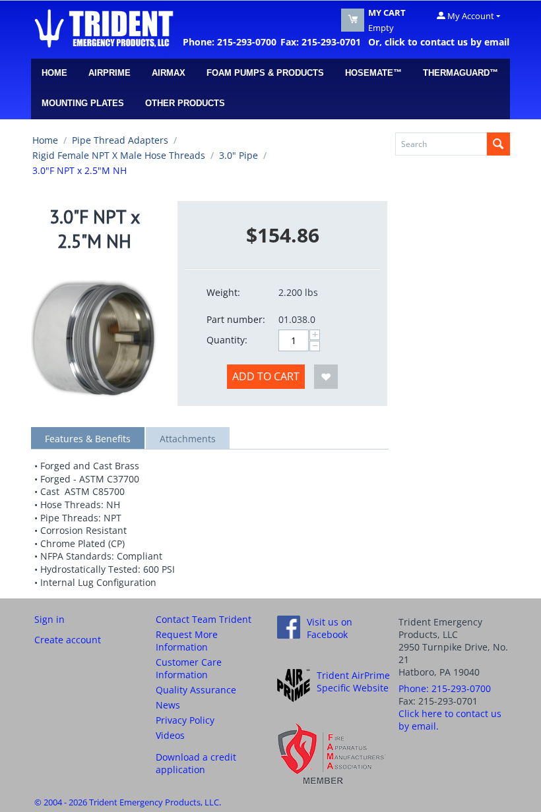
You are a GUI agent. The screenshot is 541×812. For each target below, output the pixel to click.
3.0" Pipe (238, 155)
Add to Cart (266, 376)
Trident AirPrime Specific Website (353, 681)
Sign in (49, 619)
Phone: (444, 688)
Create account (67, 639)
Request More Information (187, 640)
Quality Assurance (196, 689)
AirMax (168, 73)
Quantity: (227, 340)
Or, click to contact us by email (436, 42)
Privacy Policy (185, 720)
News (168, 705)
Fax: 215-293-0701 (320, 42)
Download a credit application (196, 763)
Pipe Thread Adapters (120, 140)
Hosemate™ (373, 73)
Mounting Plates (83, 103)
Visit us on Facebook (329, 628)
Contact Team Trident (203, 619)
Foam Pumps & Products (265, 73)
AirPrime (109, 73)
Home (54, 73)
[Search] (498, 144)
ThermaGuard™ (460, 73)
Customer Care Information (189, 668)
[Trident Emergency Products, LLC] (103, 28)
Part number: (236, 319)
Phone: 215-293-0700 (229, 42)
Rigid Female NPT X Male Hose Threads (118, 155)
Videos (170, 735)
